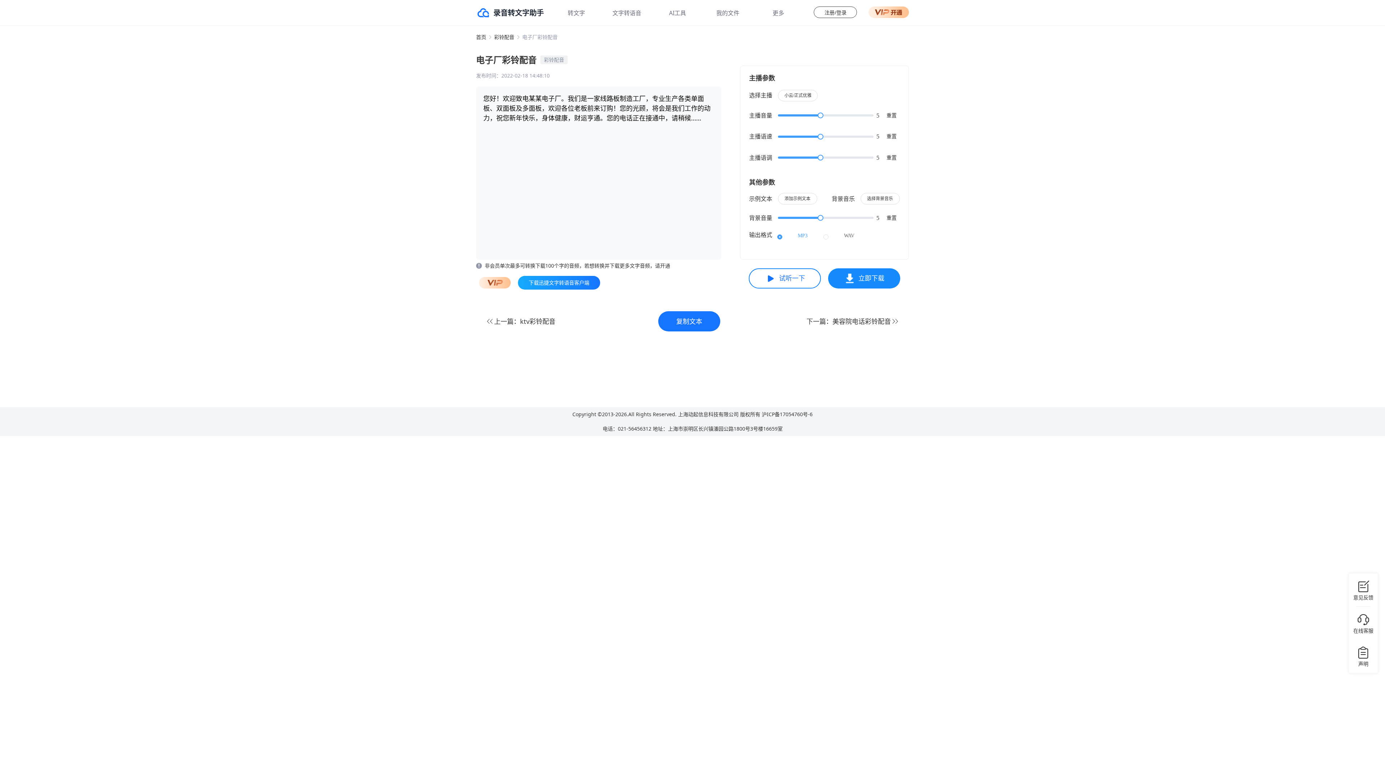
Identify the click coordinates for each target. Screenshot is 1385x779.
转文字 (576, 13)
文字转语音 (626, 13)
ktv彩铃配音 (537, 321)
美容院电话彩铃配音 (861, 321)
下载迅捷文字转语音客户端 (559, 282)
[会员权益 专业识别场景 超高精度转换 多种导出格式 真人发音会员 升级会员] (889, 12)
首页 (481, 37)
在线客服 (1363, 630)
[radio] (792, 236)
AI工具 (677, 13)
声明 (1363, 663)
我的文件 (727, 13)
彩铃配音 (504, 37)
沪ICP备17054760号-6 (787, 414)
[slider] (826, 115)
